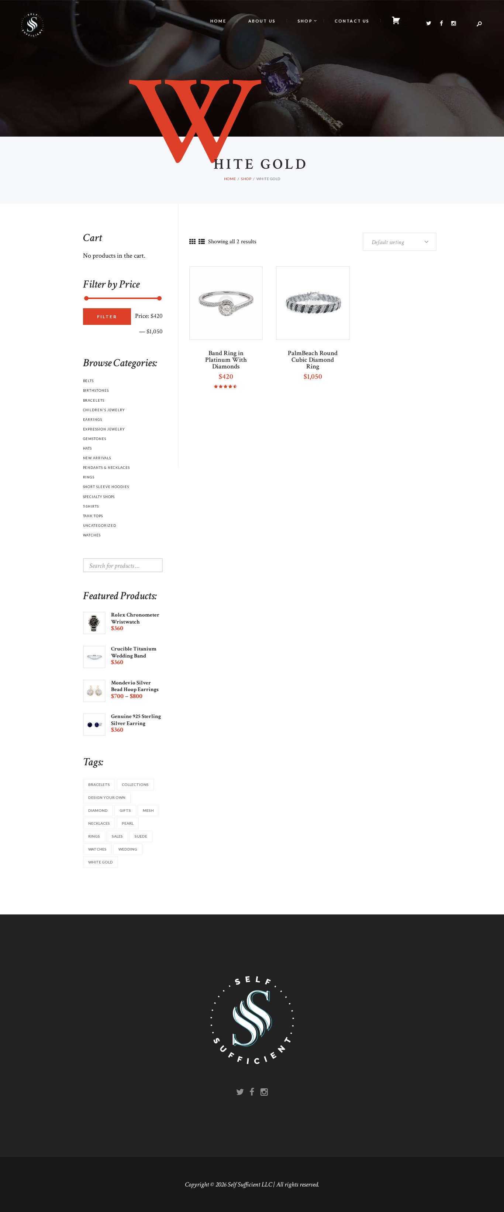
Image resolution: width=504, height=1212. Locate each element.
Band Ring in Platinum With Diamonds (226, 360)
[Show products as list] (202, 242)
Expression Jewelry (104, 429)
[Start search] (322, 151)
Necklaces (99, 823)
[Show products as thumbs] (192, 242)
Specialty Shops (99, 497)
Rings (89, 477)
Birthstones (96, 390)
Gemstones (94, 439)
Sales (117, 836)
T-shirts (91, 506)
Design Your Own (106, 797)
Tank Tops (93, 516)
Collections (135, 784)
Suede (141, 836)
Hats (87, 448)
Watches (92, 535)
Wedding (127, 849)
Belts (88, 381)
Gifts (125, 810)
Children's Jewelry (104, 410)
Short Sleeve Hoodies (106, 487)
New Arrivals (97, 458)
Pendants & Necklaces (106, 468)
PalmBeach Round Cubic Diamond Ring (313, 360)
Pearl (128, 823)
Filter (107, 316)
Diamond (98, 810)
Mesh (148, 810)
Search (149, 565)
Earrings (92, 420)
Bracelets (93, 400)
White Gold (100, 862)
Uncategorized (99, 525)
